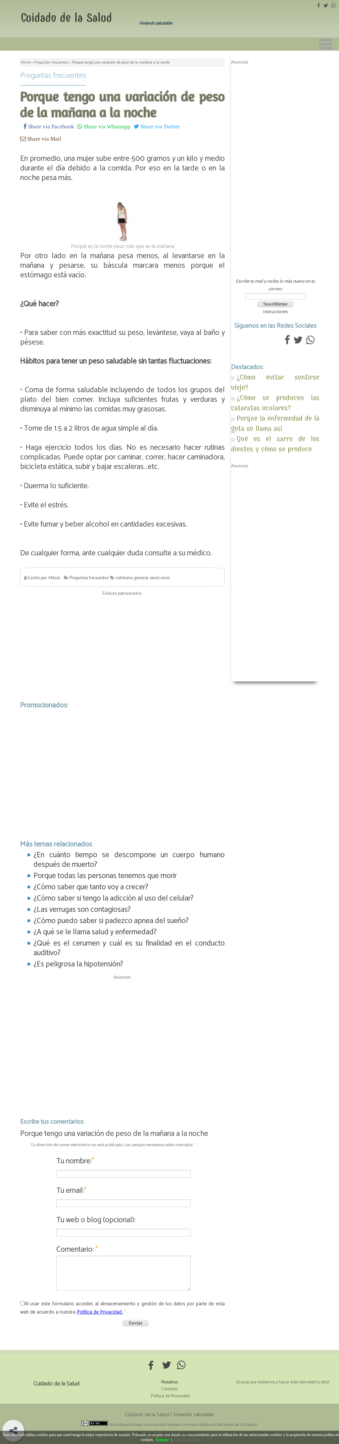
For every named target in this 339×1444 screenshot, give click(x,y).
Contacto (169, 1389)
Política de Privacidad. (100, 1312)
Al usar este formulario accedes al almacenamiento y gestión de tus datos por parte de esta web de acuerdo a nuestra (122, 1308)
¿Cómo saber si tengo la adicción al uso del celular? (113, 898)
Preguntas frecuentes (53, 76)
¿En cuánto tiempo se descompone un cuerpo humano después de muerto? (128, 860)
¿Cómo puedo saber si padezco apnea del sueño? (111, 921)
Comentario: (77, 1249)
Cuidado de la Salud (66, 17)
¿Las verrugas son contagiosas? (82, 910)
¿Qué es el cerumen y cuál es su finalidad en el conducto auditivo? (128, 948)
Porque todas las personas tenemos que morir (105, 876)
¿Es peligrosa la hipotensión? (78, 964)
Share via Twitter (159, 126)
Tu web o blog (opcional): (95, 1220)
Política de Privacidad (170, 1396)
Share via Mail (43, 138)
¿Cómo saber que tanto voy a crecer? (90, 887)
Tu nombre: (75, 1161)
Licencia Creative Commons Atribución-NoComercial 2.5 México (204, 1424)
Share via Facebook (50, 126)
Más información (187, 1439)
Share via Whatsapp (106, 126)
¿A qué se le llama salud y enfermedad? (95, 932)
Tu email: (71, 1191)
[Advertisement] (122, 646)
